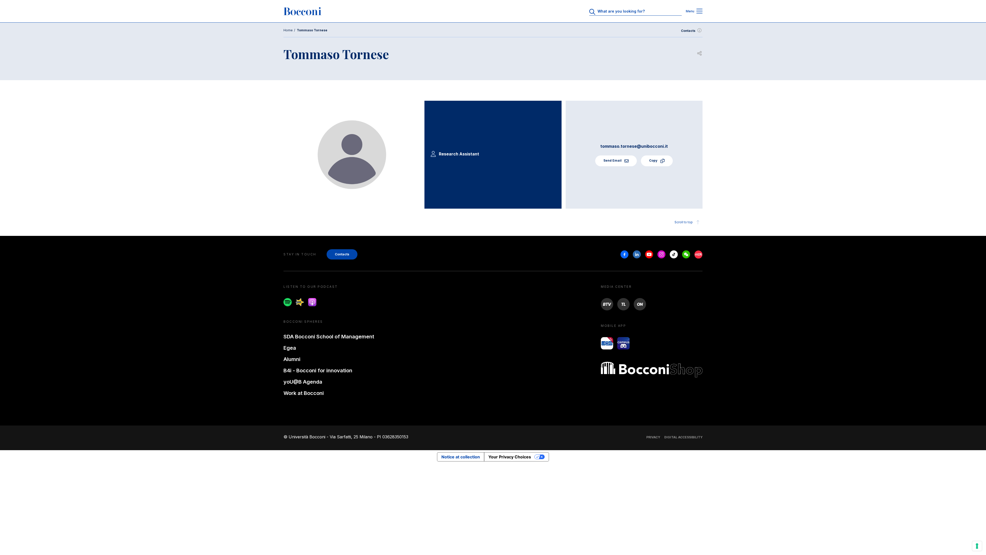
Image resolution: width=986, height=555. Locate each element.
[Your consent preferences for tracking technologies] (977, 546)
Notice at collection (460, 456)
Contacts (688, 31)
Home (288, 30)
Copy (653, 160)
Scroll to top (684, 222)
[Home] (302, 11)
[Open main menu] (699, 11)
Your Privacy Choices (509, 456)
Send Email (612, 160)
